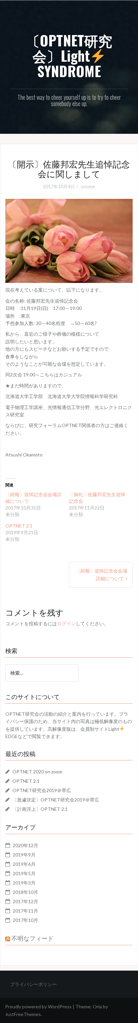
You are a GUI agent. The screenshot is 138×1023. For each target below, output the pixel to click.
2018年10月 (25, 892)
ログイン (66, 623)
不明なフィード (32, 938)
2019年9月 (24, 855)
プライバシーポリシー (33, 984)
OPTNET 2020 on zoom (37, 771)
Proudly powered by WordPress (38, 1006)
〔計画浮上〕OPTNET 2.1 (40, 809)
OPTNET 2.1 (18, 526)
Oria (97, 1006)
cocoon (88, 186)
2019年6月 (24, 864)
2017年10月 (25, 920)
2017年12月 (25, 901)
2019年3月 (24, 883)
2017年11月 (25, 911)
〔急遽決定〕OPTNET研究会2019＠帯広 (55, 799)
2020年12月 (25, 845)
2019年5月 (24, 873)
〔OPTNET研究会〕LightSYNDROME (69, 55)
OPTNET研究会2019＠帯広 (41, 790)
